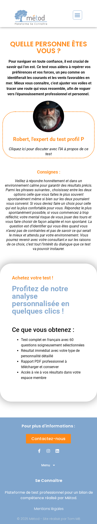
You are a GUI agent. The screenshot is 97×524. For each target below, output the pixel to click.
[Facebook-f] (39, 451)
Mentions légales (49, 508)
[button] (77, 15)
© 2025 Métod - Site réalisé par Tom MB (48, 519)
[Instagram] (48, 451)
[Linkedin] (57, 451)
